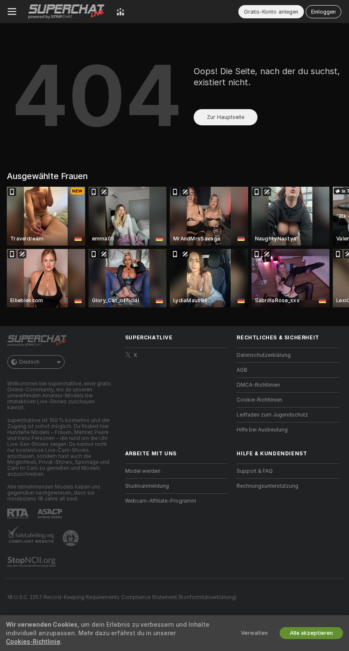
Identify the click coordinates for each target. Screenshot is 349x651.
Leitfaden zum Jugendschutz (272, 415)
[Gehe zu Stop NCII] (32, 562)
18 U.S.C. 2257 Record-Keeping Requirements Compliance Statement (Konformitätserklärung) (122, 597)
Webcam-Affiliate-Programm (160, 501)
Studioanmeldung (147, 486)
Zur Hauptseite (225, 117)
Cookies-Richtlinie (33, 641)
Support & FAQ (255, 471)
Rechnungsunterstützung (267, 486)
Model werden (142, 471)
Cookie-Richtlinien (259, 400)
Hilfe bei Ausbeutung (262, 430)
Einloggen (323, 12)
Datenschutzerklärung (264, 355)
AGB (242, 370)
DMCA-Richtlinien (258, 385)
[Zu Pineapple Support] (71, 538)
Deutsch (29, 362)
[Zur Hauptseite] (66, 11)
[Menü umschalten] (12, 11)
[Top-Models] (120, 11)
